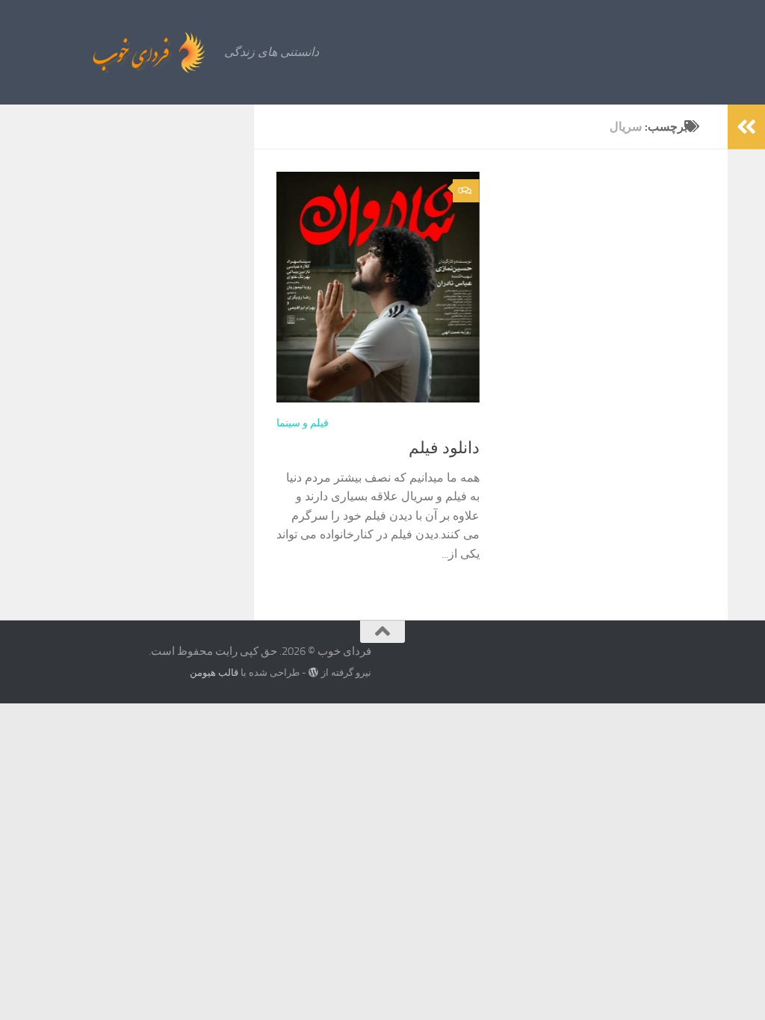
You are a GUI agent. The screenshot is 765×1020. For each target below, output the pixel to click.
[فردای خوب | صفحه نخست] (115, 52)
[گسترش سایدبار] (746, 127)
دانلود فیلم (444, 448)
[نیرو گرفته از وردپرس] (313, 672)
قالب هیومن (214, 672)
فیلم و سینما (302, 423)
